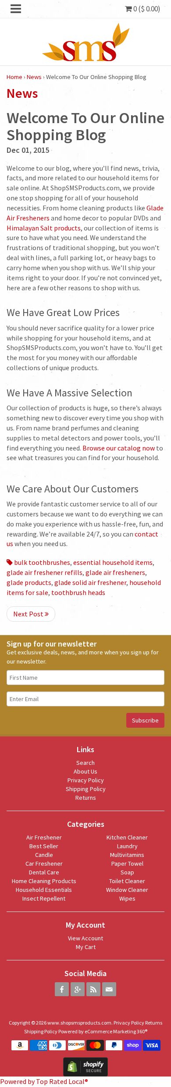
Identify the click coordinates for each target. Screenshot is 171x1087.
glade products (29, 582)
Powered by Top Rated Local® (44, 1081)
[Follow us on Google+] (78, 989)
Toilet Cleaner (127, 881)
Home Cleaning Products (44, 881)
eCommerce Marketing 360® (116, 1031)
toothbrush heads (78, 592)
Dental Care (44, 872)
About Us (85, 771)
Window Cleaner (127, 890)
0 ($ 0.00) (146, 9)
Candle (44, 855)
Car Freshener (44, 863)
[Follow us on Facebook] (62, 989)
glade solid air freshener (90, 582)
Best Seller (43, 846)
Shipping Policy (86, 789)
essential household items (113, 562)
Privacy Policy (86, 780)
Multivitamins (127, 855)
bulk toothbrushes (41, 562)
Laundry (127, 846)
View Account (85, 938)
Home (14, 77)
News (34, 77)
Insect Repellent (43, 898)
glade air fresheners (115, 572)
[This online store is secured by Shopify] (85, 1066)
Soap (127, 872)
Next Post (29, 613)
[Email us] (109, 989)
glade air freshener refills (44, 572)
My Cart (86, 947)
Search (85, 763)
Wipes (127, 898)
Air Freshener (44, 837)
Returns (85, 797)
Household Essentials (44, 890)
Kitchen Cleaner (127, 837)
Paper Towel (127, 863)
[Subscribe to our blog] (93, 989)
